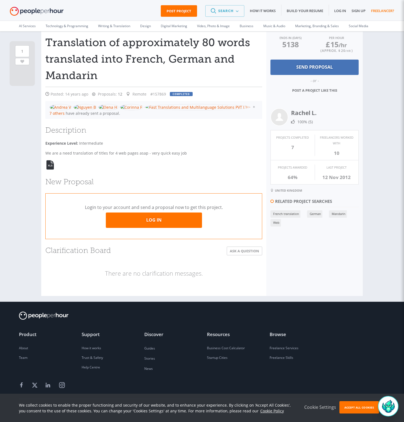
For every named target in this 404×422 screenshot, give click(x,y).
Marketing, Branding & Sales (317, 26)
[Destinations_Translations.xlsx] (53, 165)
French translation (286, 214)
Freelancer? (382, 10)
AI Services (27, 26)
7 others (57, 113)
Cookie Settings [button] (320, 407)
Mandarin (338, 214)
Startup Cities (217, 357)
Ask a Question (244, 250)
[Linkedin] (48, 385)
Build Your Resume (305, 10)
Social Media (358, 26)
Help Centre (91, 367)
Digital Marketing (174, 26)
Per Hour (336, 38)
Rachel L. (304, 113)
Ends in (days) (290, 38)
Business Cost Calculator (226, 348)
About (23, 348)
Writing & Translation (114, 26)
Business (246, 26)
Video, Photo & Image (213, 26)
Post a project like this (314, 90)
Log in (340, 10)
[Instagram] (61, 385)
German (315, 214)
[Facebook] (22, 385)
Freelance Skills (281, 357)
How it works (263, 10)
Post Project (179, 11)
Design (145, 26)
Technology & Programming (67, 26)
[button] (224, 11)
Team (23, 357)
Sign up (359, 10)
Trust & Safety (92, 357)
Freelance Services (284, 348)
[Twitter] (35, 385)
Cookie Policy (272, 410)
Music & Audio (274, 26)
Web (276, 222)
